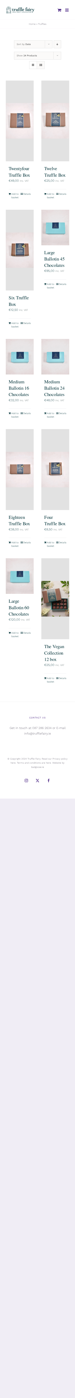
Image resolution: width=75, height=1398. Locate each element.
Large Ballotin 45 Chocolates (54, 258)
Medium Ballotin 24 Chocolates (54, 388)
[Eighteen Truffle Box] (20, 469)
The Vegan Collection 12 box (54, 652)
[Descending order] (57, 44)
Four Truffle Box (55, 520)
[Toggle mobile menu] (67, 10)
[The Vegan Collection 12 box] (55, 598)
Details (27, 194)
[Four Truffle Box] (55, 469)
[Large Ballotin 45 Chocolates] (55, 227)
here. (13, 762)
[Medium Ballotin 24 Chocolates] (55, 356)
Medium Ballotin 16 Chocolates (19, 388)
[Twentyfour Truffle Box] (20, 121)
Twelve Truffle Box (55, 171)
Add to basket (15, 196)
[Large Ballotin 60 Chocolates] (20, 576)
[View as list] (40, 65)
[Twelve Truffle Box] (55, 121)
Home (32, 24)
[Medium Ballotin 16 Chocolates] (20, 356)
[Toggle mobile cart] (59, 10)
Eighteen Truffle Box (19, 520)
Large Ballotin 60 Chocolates (19, 607)
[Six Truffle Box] (20, 250)
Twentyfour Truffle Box (19, 171)
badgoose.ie (37, 767)
